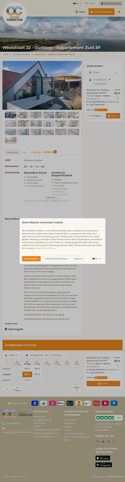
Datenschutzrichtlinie (45, 248)
